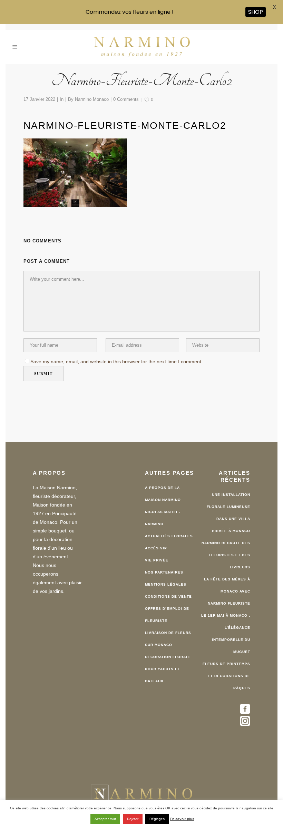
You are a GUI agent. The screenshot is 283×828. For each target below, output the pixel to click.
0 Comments (126, 96)
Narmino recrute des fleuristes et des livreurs (226, 552)
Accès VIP (156, 545)
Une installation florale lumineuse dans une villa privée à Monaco (228, 510)
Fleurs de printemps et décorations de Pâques (226, 673)
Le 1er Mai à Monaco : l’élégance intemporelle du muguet (225, 630)
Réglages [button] (157, 819)
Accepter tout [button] (105, 819)
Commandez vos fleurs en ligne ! (130, 12)
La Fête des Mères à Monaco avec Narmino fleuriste (227, 588)
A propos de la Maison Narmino (163, 491)
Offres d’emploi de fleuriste (167, 611)
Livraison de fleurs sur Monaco (168, 636)
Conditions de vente (168, 593)
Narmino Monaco (92, 96)
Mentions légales (165, 581)
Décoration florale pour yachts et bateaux (168, 666)
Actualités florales (169, 533)
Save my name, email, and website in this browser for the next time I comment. (116, 359)
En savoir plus (182, 819)
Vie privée (156, 557)
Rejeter (132, 819)
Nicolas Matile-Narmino (162, 515)
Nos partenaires (164, 569)
